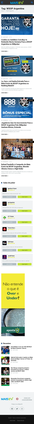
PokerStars (11, 228)
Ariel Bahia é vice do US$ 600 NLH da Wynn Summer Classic (21, 347)
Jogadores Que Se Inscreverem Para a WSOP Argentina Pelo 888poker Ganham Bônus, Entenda (16, 125)
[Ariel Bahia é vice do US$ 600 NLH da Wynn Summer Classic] (5, 353)
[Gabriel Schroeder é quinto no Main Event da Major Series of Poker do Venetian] (5, 364)
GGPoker (11, 242)
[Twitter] (17, 409)
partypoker (11, 202)
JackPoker (11, 256)
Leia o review (9, 196)
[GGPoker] (4, 244)
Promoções (30, 17)
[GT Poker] (4, 219)
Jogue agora (24, 196)
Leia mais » (4, 51)
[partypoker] (4, 205)
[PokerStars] (4, 231)
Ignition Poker (12, 188)
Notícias (23, 17)
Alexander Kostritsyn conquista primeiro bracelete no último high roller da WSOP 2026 (21, 380)
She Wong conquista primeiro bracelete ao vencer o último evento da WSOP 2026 (20, 369)
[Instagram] (22, 409)
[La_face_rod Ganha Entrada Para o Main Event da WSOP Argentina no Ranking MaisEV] (17, 66)
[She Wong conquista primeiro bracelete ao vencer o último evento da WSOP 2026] (5, 375)
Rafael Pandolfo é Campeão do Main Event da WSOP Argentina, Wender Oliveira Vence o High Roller (15, 166)
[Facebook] (12, 409)
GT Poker (11, 216)
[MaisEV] (17, 2)
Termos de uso (20, 420)
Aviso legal (12, 420)
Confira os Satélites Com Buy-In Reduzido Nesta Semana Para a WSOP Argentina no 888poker (16, 42)
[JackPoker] (4, 258)
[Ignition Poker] (4, 191)
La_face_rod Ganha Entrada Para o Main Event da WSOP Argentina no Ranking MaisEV (15, 83)
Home (2, 10)
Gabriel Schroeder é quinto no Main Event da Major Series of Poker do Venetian (22, 359)
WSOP (31, 141)
